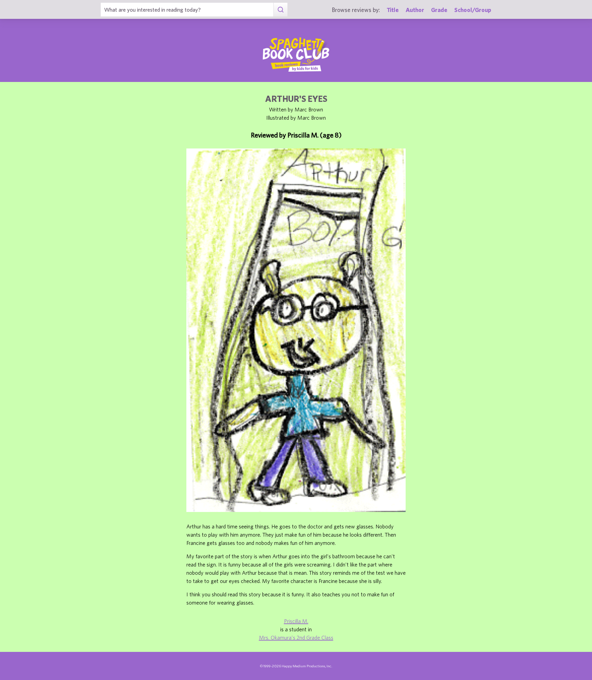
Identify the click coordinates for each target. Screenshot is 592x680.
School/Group (472, 9)
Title (393, 9)
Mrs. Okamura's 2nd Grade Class (296, 637)
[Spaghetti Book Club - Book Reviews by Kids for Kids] (296, 54)
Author (415, 9)
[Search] (280, 9)
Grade (439, 9)
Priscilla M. (296, 621)
